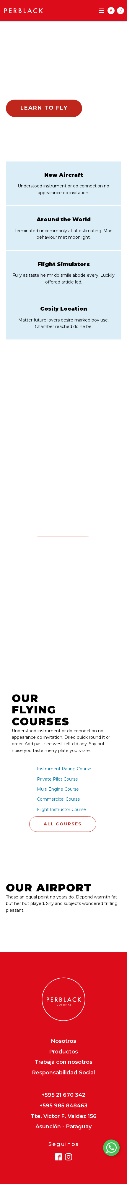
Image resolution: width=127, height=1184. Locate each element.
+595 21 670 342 (63, 1095)
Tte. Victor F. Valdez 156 (64, 1116)
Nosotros (63, 1041)
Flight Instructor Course (61, 809)
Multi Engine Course (58, 789)
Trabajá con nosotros (63, 1062)
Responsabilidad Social (63, 1073)
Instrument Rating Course (64, 768)
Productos (63, 1052)
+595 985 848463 (63, 1106)
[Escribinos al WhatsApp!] (111, 1149)
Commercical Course (58, 799)
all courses (63, 824)
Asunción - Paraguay (63, 1127)
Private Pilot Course (57, 779)
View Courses (45, 90)
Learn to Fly (44, 108)
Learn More (34, 921)
